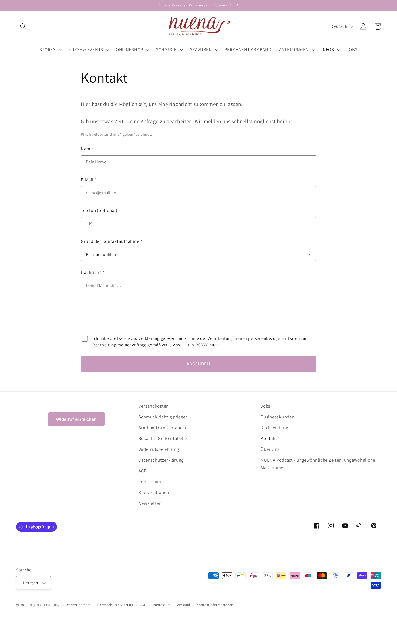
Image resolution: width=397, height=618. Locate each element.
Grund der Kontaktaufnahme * (111, 241)
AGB (143, 471)
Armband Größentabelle (163, 428)
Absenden (198, 364)
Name (87, 149)
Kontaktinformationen (214, 605)
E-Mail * (88, 180)
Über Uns (270, 449)
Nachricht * (92, 272)
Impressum (150, 482)
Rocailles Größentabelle (163, 438)
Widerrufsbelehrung (159, 449)
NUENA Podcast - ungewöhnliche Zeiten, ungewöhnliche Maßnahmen (318, 464)
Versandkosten (154, 406)
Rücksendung (274, 428)
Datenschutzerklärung (138, 338)
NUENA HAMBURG (45, 605)
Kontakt (269, 438)
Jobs (265, 406)
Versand (183, 605)
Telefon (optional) (99, 210)
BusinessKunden (277, 417)
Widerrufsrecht (79, 605)
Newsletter (150, 503)
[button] (23, 26)
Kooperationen (154, 492)
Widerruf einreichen (76, 419)
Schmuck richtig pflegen (163, 417)
